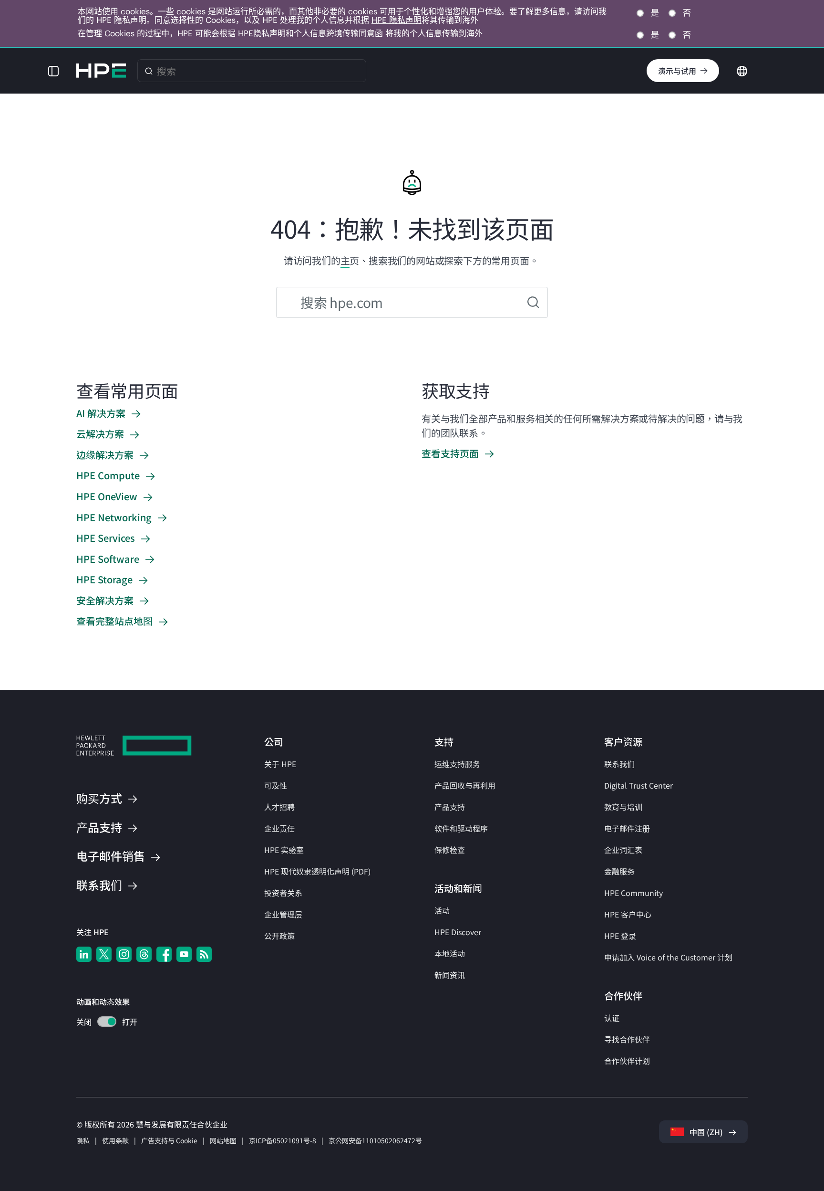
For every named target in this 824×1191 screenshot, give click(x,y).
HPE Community (633, 892)
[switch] (101, 1023)
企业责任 (279, 828)
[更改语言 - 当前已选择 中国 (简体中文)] (742, 70)
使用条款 (115, 1140)
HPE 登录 (620, 935)
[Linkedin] (84, 954)
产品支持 (449, 806)
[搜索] (148, 70)
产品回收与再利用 (464, 785)
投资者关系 (283, 892)
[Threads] (144, 954)
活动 (442, 910)
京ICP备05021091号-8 (282, 1140)
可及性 (275, 785)
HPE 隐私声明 (396, 20)
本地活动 (449, 953)
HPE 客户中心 (627, 914)
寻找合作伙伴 (627, 1039)
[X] (104, 954)
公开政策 (279, 935)
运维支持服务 (457, 763)
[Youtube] (184, 954)
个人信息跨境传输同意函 (338, 33)
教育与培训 (623, 806)
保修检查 (449, 849)
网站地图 (223, 1140)
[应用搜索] (533, 302)
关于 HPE (280, 763)
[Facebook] (164, 954)
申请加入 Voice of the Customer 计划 (668, 957)
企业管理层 (283, 914)
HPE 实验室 (284, 849)
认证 (611, 1017)
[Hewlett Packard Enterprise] (101, 70)
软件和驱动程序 (461, 828)
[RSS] (204, 954)
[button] (53, 71)
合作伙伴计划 (627, 1060)
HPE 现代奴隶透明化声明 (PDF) (317, 871)
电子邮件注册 (627, 828)
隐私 (83, 1140)
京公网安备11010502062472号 (375, 1140)
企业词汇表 (623, 849)
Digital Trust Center (638, 785)
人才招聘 (279, 806)
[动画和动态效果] (106, 1021)
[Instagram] (124, 954)
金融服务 (619, 871)
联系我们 (619, 763)
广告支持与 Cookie (169, 1140)
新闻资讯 (449, 974)
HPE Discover (457, 932)
